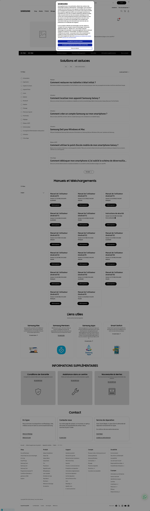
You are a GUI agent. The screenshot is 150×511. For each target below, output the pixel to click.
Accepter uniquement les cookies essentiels (75, 44)
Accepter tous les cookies (75, 41)
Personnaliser (75, 48)
